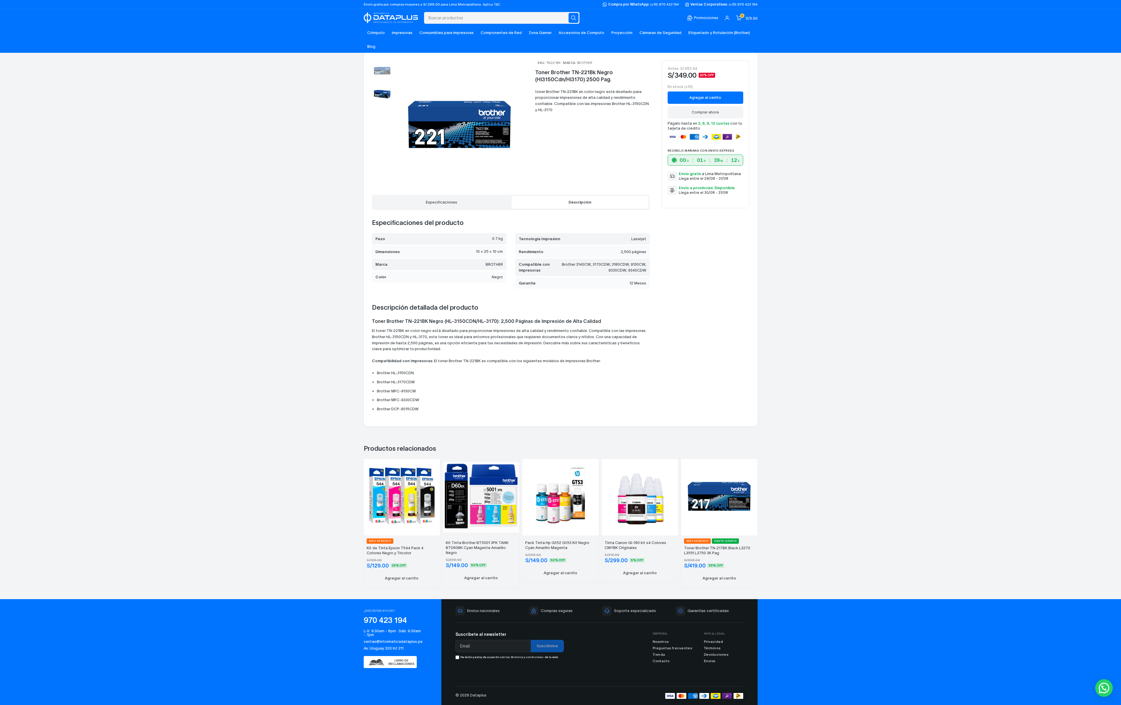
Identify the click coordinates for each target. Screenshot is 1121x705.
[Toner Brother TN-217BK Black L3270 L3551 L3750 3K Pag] (719, 496)
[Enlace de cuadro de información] (702, 18)
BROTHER (585, 63)
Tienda (659, 654)
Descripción (580, 202)
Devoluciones (716, 654)
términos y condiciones (527, 657)
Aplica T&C (492, 4)
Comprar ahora (705, 112)
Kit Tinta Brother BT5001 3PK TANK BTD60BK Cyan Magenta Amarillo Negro (477, 547)
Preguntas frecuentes (672, 648)
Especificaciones (441, 202)
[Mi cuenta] (727, 18)
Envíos (710, 661)
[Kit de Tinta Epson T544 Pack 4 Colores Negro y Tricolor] (402, 496)
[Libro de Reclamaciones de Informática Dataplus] (393, 662)
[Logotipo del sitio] (391, 17)
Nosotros (661, 641)
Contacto (661, 661)
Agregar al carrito (705, 97)
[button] (402, 578)
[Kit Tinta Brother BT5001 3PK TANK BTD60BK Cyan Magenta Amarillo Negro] (481, 496)
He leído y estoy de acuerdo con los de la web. (509, 657)
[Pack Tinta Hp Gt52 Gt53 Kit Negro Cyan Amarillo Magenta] (560, 496)
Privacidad (713, 641)
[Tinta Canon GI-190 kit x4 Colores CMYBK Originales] (640, 496)
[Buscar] (574, 18)
